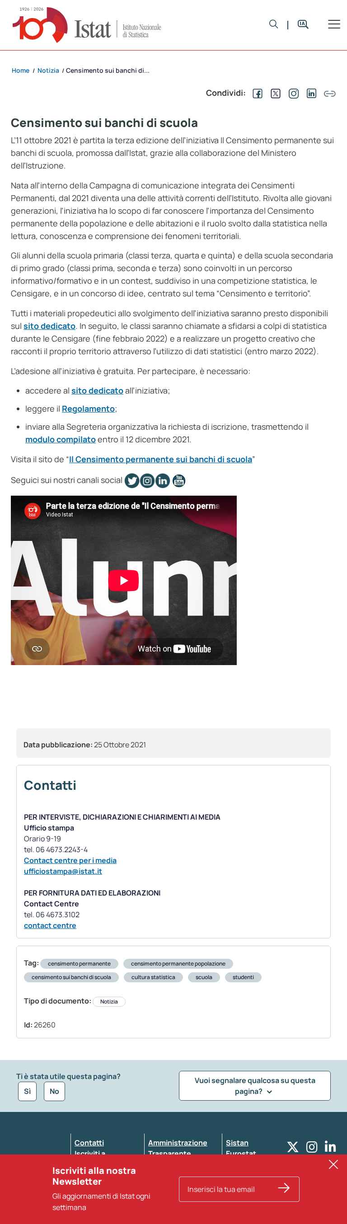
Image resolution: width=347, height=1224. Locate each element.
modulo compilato (60, 439)
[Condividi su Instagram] (292, 92)
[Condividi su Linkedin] (310, 92)
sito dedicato (49, 325)
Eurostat (241, 1153)
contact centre (50, 925)
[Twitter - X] (292, 1149)
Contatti (89, 1143)
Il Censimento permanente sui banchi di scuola (160, 459)
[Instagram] (312, 1149)
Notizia (109, 1001)
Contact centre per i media (70, 860)
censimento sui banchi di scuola (71, 977)
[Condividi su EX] (274, 92)
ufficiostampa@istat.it (63, 871)
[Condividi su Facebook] (256, 92)
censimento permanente (79, 963)
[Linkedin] (330, 1149)
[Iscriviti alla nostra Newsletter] (284, 1189)
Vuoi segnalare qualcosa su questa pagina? (255, 1085)
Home (20, 70)
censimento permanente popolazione (178, 963)
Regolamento (88, 408)
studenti (243, 977)
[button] (274, 25)
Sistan (237, 1143)
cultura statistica (153, 977)
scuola (204, 977)
